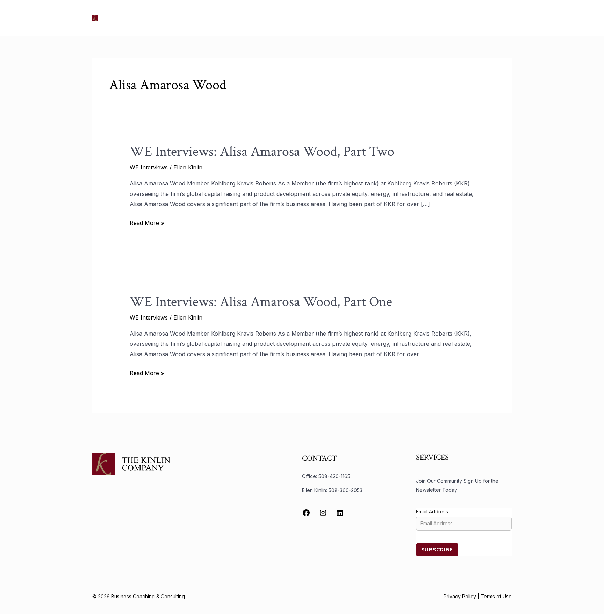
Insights (369, 18)
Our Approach (293, 18)
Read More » (147, 222)
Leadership (335, 18)
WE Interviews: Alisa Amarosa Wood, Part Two (262, 151)
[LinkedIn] (340, 513)
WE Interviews (149, 167)
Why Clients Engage (480, 18)
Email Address (432, 511)
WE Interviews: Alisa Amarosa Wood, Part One (261, 302)
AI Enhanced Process (417, 18)
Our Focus (251, 18)
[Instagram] (323, 513)
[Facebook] (306, 513)
